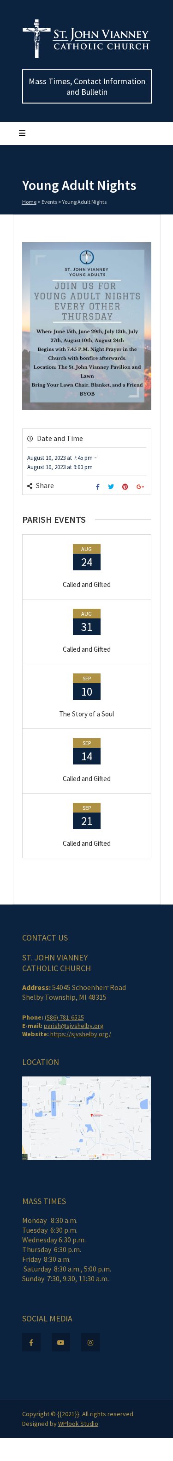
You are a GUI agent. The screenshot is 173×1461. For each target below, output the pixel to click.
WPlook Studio (78, 1423)
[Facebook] (99, 487)
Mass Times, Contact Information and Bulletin (87, 86)
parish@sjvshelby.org (74, 1025)
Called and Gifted (87, 584)
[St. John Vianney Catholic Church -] (86, 56)
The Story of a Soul (86, 713)
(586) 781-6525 (64, 1017)
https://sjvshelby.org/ (80, 1034)
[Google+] (141, 487)
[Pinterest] (126, 487)
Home (29, 201)
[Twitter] (112, 487)
